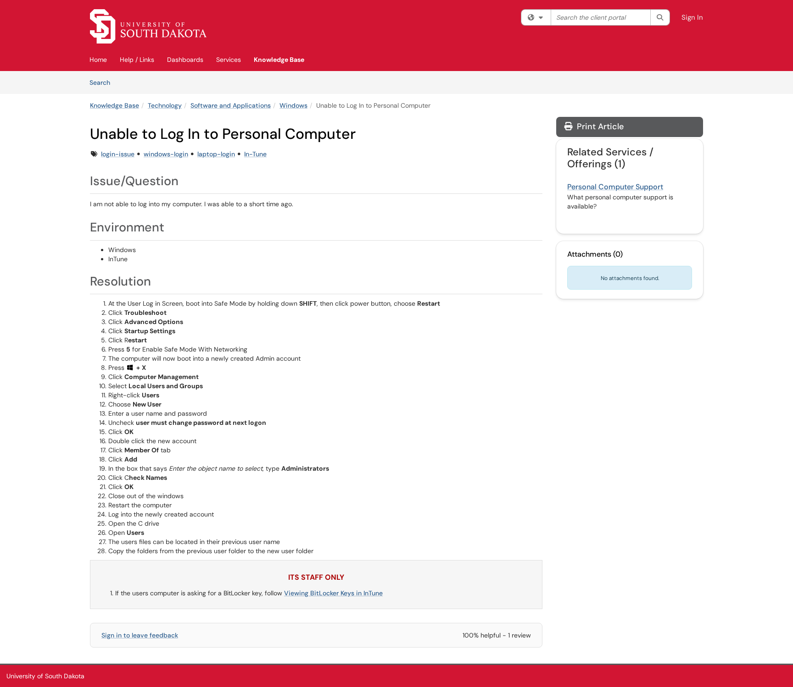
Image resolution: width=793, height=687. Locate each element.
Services (228, 59)
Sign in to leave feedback (139, 635)
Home (98, 59)
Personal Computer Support (615, 187)
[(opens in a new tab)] (148, 26)
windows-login (166, 154)
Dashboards (185, 59)
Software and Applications (230, 105)
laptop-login (216, 154)
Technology (165, 105)
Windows (293, 105)
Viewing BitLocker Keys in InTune (333, 593)
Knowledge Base (279, 59)
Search (103, 82)
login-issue (117, 154)
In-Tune (255, 154)
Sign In (692, 17)
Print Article (599, 126)
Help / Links (137, 59)
